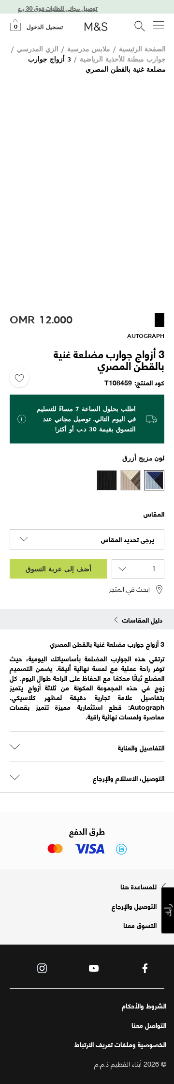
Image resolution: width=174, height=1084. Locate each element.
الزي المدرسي (37, 48)
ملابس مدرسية (88, 48)
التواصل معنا (148, 1025)
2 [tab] (74, 291)
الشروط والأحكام (144, 1005)
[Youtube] (93, 968)
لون (159, 457)
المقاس (154, 513)
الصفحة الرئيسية (142, 48)
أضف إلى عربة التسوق (58, 568)
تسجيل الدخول (45, 27)
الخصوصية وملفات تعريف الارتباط (120, 1044)
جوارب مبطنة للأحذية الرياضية (123, 58)
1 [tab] (89, 291)
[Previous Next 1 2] (87, 191)
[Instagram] (42, 968)
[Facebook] (145, 968)
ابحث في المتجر (129, 589)
